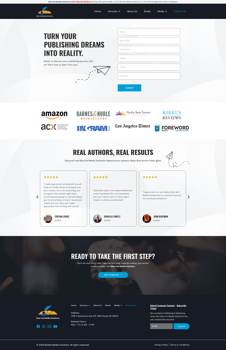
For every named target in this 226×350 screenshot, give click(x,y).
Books (147, 11)
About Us (132, 11)
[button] (37, 197)
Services (112, 11)
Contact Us (180, 11)
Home (98, 11)
